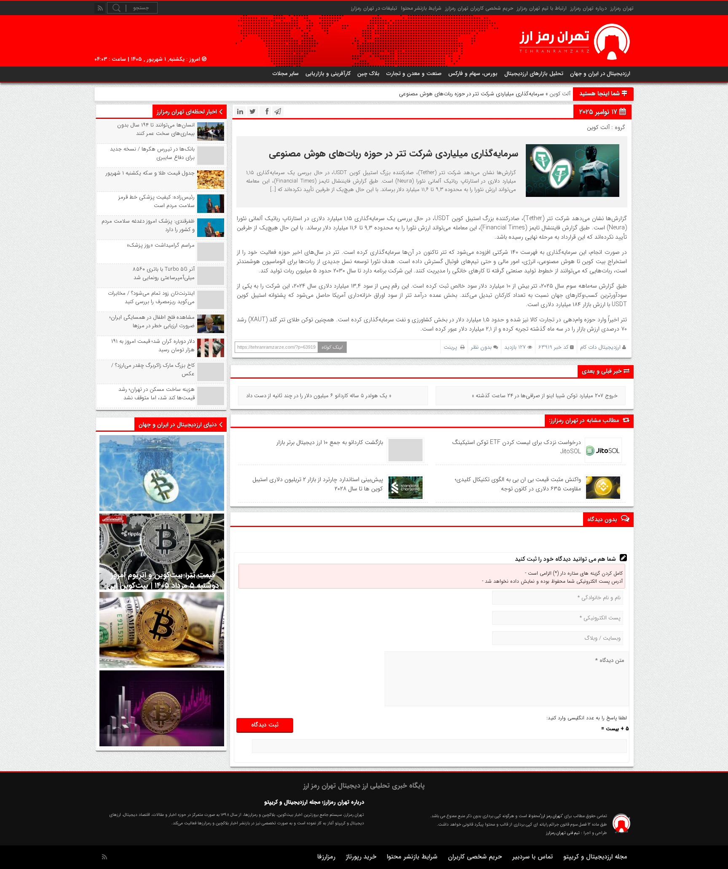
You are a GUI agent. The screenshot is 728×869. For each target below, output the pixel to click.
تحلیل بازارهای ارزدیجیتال (533, 73)
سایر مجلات (286, 73)
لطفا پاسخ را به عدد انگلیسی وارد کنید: (586, 718)
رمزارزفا (326, 857)
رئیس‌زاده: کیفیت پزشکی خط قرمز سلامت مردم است (156, 201)
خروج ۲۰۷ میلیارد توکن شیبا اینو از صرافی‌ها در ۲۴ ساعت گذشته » (545, 395)
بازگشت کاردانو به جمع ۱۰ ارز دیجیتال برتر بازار (329, 442)
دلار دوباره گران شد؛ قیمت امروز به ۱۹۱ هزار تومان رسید (153, 345)
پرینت (452, 347)
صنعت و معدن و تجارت (414, 73)
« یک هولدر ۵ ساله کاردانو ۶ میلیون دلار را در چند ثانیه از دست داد (318, 395)
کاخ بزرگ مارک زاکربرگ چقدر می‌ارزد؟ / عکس (153, 369)
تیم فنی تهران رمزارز (563, 833)
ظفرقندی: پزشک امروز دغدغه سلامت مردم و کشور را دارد (148, 225)
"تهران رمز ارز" (551, 816)
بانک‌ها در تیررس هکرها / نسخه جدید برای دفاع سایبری (152, 153)
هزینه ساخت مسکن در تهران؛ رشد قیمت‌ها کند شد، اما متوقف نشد (156, 393)
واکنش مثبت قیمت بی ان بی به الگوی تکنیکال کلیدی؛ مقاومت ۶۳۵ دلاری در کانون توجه (518, 484)
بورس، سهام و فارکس (473, 73)
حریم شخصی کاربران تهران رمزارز (479, 8)
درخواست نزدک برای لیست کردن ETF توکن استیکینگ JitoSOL (516, 447)
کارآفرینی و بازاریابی (328, 73)
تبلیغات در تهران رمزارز (374, 8)
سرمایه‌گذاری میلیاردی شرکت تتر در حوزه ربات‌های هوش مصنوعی (393, 153)
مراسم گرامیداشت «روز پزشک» (161, 245)
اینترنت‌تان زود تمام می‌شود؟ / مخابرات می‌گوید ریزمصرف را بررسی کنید (151, 297)
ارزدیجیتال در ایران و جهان (600, 73)
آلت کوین (559, 93)
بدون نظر (481, 347)
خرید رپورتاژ (361, 857)
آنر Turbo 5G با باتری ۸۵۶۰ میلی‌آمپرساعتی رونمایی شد (164, 273)
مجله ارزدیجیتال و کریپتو (595, 857)
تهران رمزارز (622, 8)
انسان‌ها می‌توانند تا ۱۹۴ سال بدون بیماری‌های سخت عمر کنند (156, 129)
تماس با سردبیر (532, 857)
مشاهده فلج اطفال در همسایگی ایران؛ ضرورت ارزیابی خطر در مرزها (152, 321)
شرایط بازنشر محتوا (421, 8)
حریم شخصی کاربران (475, 857)
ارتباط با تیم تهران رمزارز (542, 8)
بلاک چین (368, 73)
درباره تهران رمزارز (588, 8)
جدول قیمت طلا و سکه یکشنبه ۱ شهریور (150, 173)
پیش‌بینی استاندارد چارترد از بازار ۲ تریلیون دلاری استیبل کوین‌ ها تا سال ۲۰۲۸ (317, 484)
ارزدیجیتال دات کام (600, 347)
